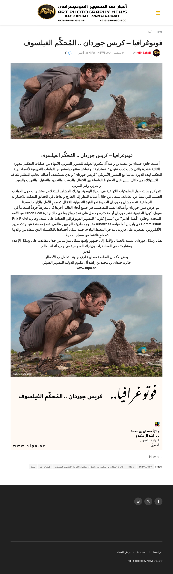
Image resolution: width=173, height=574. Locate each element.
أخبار (149, 31)
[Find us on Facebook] (158, 501)
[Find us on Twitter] (148, 501)
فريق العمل (124, 552)
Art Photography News (140, 560)
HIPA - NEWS (97, 52)
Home (158, 31)
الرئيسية (157, 552)
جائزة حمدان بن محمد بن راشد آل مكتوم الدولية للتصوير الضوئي (89, 466)
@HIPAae (145, 466)
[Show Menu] (158, 12)
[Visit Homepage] (83, 12)
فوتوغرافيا (45, 466)
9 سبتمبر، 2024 (115, 52)
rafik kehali (144, 52)
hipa (131, 466)
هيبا (33, 466)
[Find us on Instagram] (138, 501)
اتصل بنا (141, 552)
